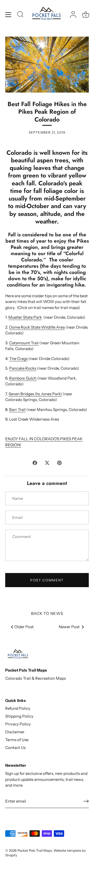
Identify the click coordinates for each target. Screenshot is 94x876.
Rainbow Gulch (23, 378)
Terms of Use (16, 739)
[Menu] (8, 14)
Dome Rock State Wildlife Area (37, 327)
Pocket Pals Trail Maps (34, 850)
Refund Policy (17, 708)
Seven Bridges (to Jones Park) (35, 393)
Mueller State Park (25, 317)
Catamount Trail (24, 342)
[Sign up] (86, 801)
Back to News (47, 613)
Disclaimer (15, 731)
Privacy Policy (18, 724)
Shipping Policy (19, 716)
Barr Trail (17, 409)
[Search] (20, 15)
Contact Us (15, 747)
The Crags (18, 358)
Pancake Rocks (22, 368)
